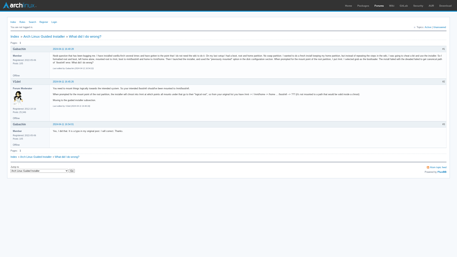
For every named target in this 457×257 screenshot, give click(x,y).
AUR (431, 5)
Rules (22, 22)
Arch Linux (20, 5)
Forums (379, 5)
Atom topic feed (438, 167)
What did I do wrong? (85, 36)
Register (43, 22)
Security (418, 5)
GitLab (404, 5)
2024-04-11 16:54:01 (63, 124)
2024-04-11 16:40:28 (63, 49)
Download (445, 5)
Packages (363, 5)
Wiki (391, 5)
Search (32, 22)
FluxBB (442, 171)
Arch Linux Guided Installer (44, 36)
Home (348, 5)
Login (54, 22)
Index (13, 22)
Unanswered (439, 27)
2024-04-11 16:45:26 (63, 81)
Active (428, 27)
